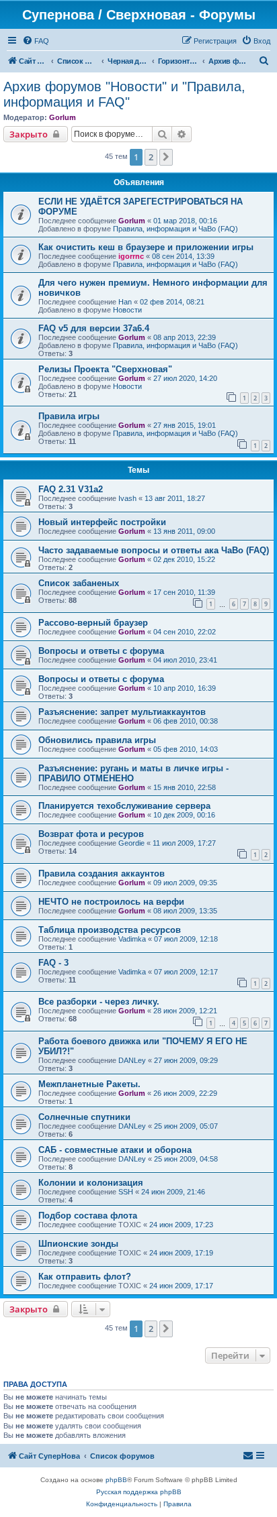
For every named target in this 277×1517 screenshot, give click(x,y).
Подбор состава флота (87, 1216)
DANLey (132, 1060)
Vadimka (132, 939)
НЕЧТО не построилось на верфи (111, 902)
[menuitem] (35, 41)
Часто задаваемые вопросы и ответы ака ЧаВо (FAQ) (153, 550)
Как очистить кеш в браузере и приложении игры (145, 247)
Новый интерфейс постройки (102, 522)
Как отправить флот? (84, 1277)
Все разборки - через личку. (98, 1002)
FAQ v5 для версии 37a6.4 (93, 328)
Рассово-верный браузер (93, 623)
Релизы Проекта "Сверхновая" (105, 369)
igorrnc (131, 256)
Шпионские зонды (78, 1244)
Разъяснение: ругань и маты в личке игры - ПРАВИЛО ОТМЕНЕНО (133, 773)
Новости (127, 310)
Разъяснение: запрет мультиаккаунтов (122, 712)
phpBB (116, 1479)
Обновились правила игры (97, 740)
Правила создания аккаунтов (101, 873)
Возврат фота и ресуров (91, 834)
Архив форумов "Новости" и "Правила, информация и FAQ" (124, 94)
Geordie (131, 843)
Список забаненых (78, 583)
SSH (125, 1192)
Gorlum (62, 117)
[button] (166, 157)
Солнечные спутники (84, 1117)
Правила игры (69, 416)
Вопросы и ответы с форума (101, 651)
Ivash (127, 498)
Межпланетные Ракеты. (89, 1084)
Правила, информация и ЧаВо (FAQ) (175, 229)
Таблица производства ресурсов (109, 930)
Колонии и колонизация (90, 1183)
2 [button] (151, 157)
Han (125, 302)
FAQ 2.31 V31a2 (70, 489)
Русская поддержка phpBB (139, 1492)
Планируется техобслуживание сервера (124, 806)
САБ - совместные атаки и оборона (115, 1150)
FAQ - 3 (53, 963)
